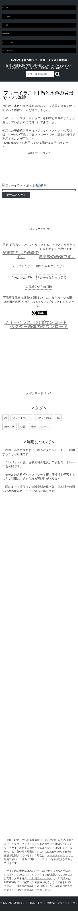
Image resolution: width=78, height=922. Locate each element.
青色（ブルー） (40, 426)
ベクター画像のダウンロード (39, 326)
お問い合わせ (5, 33)
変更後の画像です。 (57, 256)
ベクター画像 (43, 417)
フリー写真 (5, 8)
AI (5, 417)
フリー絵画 (5, 25)
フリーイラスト (6, 16)
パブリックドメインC (7, 50)
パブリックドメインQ (7, 42)
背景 (22, 426)
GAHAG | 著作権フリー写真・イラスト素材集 (39, 60)
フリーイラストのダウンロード (35, 322)
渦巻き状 (9, 426)
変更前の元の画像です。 (21, 254)
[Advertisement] (39, 168)
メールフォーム (56, 855)
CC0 (54, 840)
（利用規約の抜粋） (40, 878)
